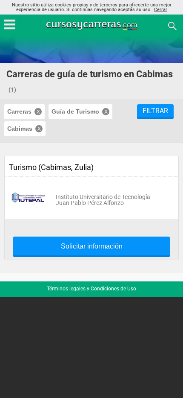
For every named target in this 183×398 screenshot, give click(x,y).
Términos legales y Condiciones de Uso (91, 289)
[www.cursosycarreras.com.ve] (92, 25)
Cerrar (160, 9)
